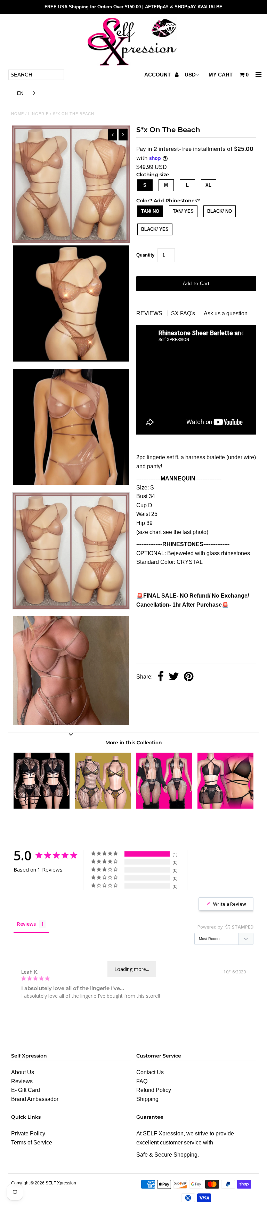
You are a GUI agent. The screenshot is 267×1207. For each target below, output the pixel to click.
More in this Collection (133, 742)
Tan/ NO (150, 211)
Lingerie (38, 114)
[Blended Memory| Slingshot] (164, 807)
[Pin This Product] (188, 677)
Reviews (22, 1081)
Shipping (147, 1099)
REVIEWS (150, 313)
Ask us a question (226, 313)
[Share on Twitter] (174, 677)
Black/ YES (155, 229)
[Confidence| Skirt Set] (42, 807)
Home (17, 114)
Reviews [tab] (26, 924)
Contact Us (150, 1072)
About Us (22, 1072)
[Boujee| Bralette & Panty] (103, 807)
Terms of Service (31, 1142)
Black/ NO (219, 211)
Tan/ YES (183, 211)
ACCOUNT (158, 75)
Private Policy (28, 1133)
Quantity (145, 255)
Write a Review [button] (229, 904)
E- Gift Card (25, 1090)
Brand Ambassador (34, 1099)
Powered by (225, 927)
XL (208, 185)
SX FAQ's (183, 313)
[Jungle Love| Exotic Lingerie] (225, 807)
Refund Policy (153, 1090)
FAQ (141, 1081)
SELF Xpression (61, 1183)
